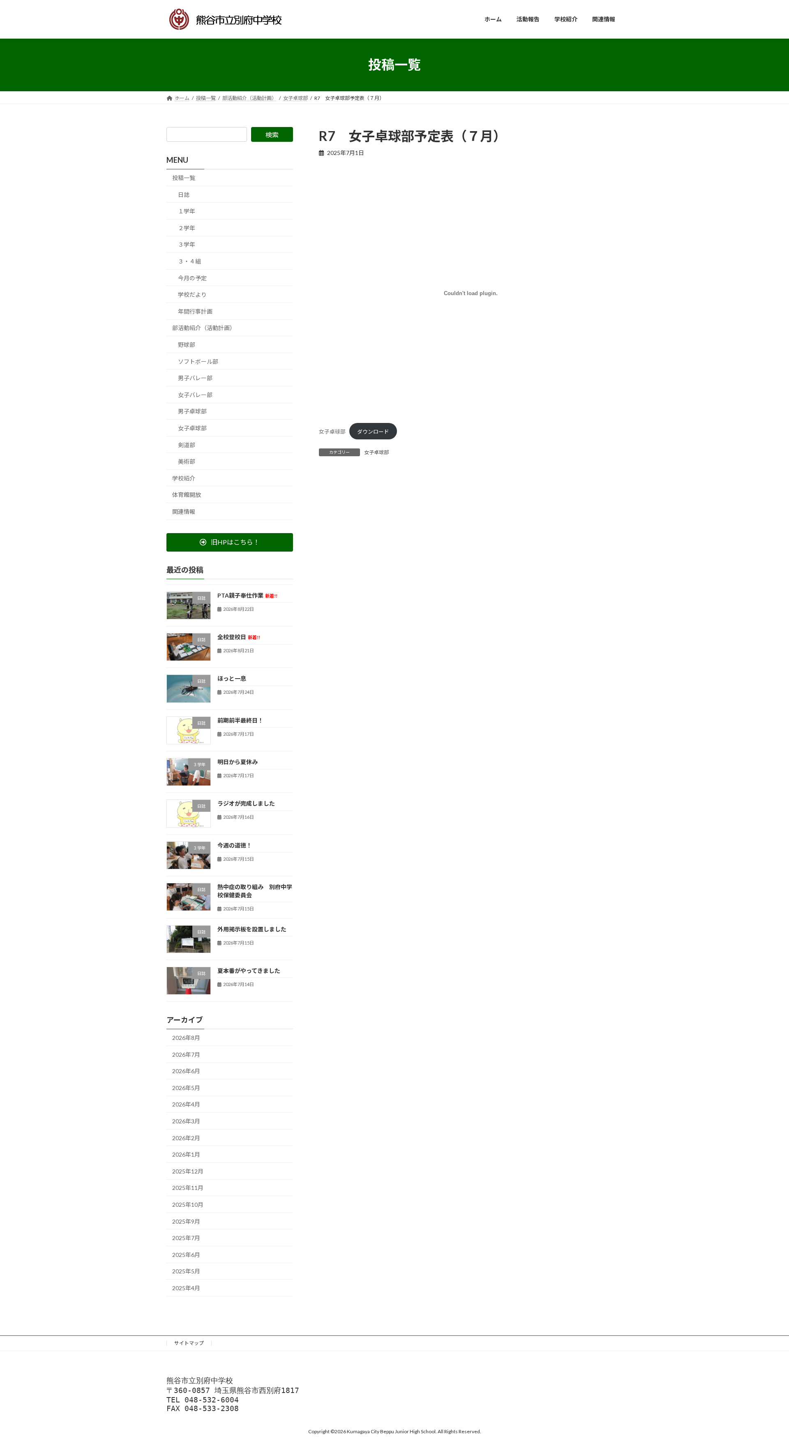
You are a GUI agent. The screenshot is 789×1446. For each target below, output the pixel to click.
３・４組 (189, 261)
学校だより (192, 294)
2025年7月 (186, 1237)
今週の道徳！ (234, 844)
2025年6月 (186, 1254)
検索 (272, 135)
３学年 (186, 244)
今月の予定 (192, 277)
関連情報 (183, 511)
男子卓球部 (192, 411)
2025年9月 (186, 1220)
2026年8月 (186, 1037)
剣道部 (186, 444)
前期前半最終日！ (240, 719)
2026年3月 (186, 1121)
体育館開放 (186, 494)
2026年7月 (186, 1054)
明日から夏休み (237, 761)
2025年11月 (187, 1187)
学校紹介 (183, 477)
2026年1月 (186, 1154)
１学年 (186, 211)
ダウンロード (373, 431)
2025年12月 (187, 1170)
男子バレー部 (195, 377)
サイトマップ (189, 1343)
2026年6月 (186, 1070)
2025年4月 (186, 1287)
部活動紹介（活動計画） (203, 327)
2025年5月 (186, 1271)
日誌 (183, 194)
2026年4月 (186, 1104)
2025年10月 (187, 1204)
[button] (229, 542)
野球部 (186, 344)
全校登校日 (238, 636)
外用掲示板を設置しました (251, 928)
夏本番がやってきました (248, 970)
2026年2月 (186, 1137)
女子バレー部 (195, 394)
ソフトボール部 (198, 361)
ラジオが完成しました (246, 803)
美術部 (186, 461)
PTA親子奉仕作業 (247, 594)
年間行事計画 (195, 310)
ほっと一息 (231, 678)
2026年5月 (186, 1087)
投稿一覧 (183, 177)
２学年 (186, 227)
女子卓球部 (332, 431)
